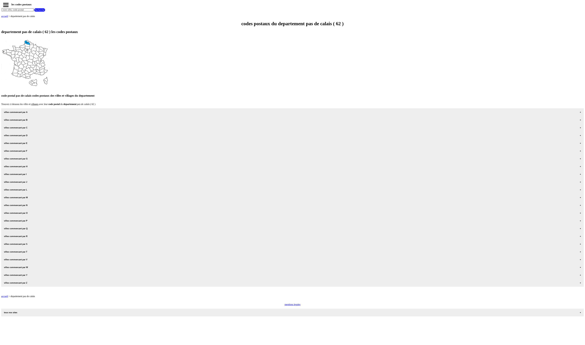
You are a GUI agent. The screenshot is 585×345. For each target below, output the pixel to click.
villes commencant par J (15, 182)
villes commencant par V (15, 259)
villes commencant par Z (15, 283)
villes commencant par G (16, 159)
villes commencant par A (15, 112)
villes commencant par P (15, 221)
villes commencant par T (15, 252)
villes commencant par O (16, 213)
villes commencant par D (15, 135)
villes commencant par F (15, 151)
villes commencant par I (15, 174)
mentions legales (292, 304)
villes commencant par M (16, 197)
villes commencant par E (15, 143)
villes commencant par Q (16, 228)
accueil (4, 16)
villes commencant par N (15, 205)
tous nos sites (10, 312)
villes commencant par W (16, 267)
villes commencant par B (15, 120)
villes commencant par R (15, 236)
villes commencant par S (15, 244)
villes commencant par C (15, 128)
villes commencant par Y (15, 275)
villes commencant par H (15, 166)
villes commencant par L (15, 190)
